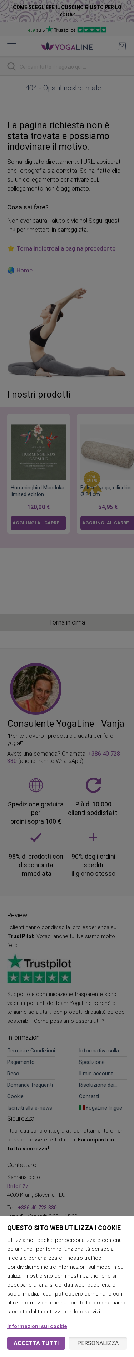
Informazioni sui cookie (37, 1326)
